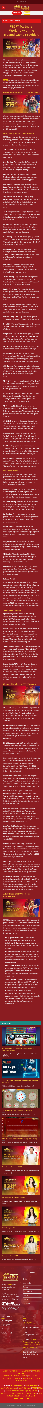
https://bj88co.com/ (31, 1391)
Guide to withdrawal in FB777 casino (14, 1167)
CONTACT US (21, 1381)
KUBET (10, 1396)
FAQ (38, 1378)
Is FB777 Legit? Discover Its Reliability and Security (19, 1138)
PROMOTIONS (13, 1371)
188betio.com (21, 1393)
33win (34, 1393)
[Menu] (3, 7)
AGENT (5, 1371)
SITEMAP (21, 1373)
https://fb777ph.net (29, 1323)
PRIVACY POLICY (20, 1376)
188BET (8, 1391)
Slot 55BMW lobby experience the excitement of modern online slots (18, 1049)
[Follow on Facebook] (3, 1308)
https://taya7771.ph (21, 1398)
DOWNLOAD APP (25, 1371)
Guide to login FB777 (9, 1228)
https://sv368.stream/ (7, 1393)
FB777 (5, 80)
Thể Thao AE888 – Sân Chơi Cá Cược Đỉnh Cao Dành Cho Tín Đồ (20, 1081)
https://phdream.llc (29, 1396)
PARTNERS (36, 1371)
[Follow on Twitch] (17, 1308)
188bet (40, 1388)
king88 (28, 1393)
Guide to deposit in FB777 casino (13, 1197)
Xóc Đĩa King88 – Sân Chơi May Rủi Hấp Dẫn (17, 1110)
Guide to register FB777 (10, 1256)
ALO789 (14, 1385)
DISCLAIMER (33, 1376)
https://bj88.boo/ (18, 1391)
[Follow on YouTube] (14, 1308)
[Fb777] (21, 7)
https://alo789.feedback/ (8, 1388)
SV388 (40, 1393)
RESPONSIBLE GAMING (12, 1378)
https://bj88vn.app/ (24, 1388)
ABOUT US (8, 1376)
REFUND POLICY (28, 1378)
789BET (17, 1396)
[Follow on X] (7, 1308)
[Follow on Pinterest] (10, 1308)
